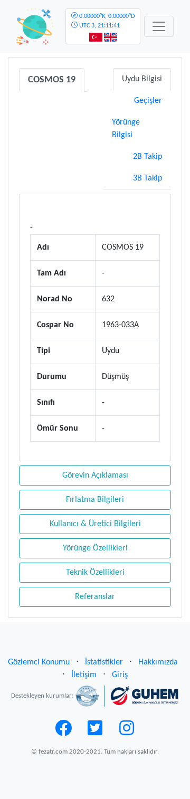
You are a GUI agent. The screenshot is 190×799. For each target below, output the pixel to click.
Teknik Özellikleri (95, 572)
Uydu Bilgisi (142, 79)
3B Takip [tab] (147, 178)
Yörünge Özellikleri (95, 548)
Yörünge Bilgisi (126, 128)
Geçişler (148, 101)
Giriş (120, 675)
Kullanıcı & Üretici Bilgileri (95, 524)
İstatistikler (104, 662)
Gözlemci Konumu (39, 662)
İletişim (84, 675)
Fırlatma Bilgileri (95, 500)
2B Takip (147, 157)
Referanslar (95, 597)
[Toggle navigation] (159, 26)
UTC (106, 21)
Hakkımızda (158, 662)
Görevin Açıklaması (95, 475)
